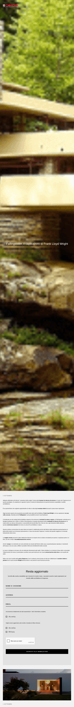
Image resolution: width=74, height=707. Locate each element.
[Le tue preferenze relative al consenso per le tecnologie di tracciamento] (70, 703)
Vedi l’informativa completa (39, 611)
